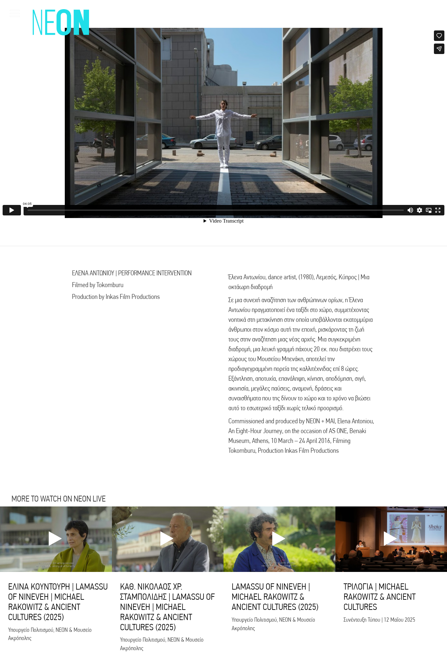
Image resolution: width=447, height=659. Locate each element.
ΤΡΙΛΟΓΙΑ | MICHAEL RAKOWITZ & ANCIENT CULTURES (380, 596)
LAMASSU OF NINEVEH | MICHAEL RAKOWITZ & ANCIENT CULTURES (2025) (275, 596)
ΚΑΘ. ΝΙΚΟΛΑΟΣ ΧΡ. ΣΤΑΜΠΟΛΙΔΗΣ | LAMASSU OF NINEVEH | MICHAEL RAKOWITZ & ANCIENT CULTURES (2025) (167, 606)
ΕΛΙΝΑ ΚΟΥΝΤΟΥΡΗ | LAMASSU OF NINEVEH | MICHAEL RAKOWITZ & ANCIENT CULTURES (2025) (58, 601)
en (427, 13)
